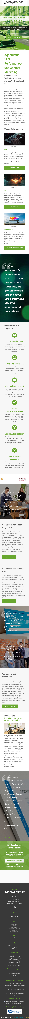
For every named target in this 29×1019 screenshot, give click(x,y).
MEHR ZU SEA (14, 207)
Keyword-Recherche (14, 928)
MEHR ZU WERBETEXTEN (14, 248)
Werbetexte (14, 916)
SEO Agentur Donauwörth (14, 965)
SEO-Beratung (14, 925)
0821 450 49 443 (18, 866)
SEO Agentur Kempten (14, 964)
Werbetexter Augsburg (14, 946)
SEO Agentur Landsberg (14, 958)
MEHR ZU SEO (14, 168)
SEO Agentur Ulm (14, 955)
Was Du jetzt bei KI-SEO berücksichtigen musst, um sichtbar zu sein (15, 985)
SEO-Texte (14, 915)
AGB (14, 975)
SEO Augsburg (14, 947)
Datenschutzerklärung (14, 973)
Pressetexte (14, 918)
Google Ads (14, 938)
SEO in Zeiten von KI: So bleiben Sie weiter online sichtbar (14, 990)
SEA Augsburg (14, 949)
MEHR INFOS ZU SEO (14, 37)
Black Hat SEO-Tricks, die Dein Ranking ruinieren (14, 994)
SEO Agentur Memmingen (14, 961)
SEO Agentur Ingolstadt (14, 959)
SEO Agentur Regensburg (14, 956)
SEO (9, 154)
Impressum (14, 972)
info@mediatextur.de (16, 903)
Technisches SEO (14, 931)
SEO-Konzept (14, 927)
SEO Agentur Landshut (14, 962)
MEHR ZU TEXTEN (10, 706)
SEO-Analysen (14, 924)
